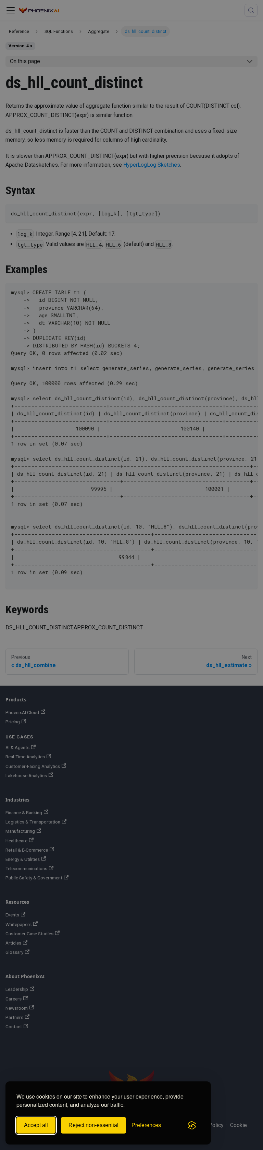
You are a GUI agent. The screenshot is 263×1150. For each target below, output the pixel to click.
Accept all (36, 1125)
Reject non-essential (93, 1125)
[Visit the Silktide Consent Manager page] (192, 1125)
